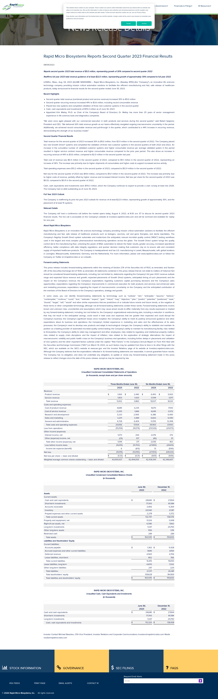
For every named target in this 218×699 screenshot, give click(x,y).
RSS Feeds (14, 683)
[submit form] (200, 680)
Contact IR (93, 683)
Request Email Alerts (133, 676)
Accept (128, 23)
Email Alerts (65, 683)
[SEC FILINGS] (124, 661)
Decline (144, 23)
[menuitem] (157, 6)
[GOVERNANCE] (69, 661)
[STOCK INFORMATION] (15, 661)
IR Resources (204, 6)
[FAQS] (179, 661)
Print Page (39, 683)
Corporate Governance (156, 6)
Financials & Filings (182, 6)
